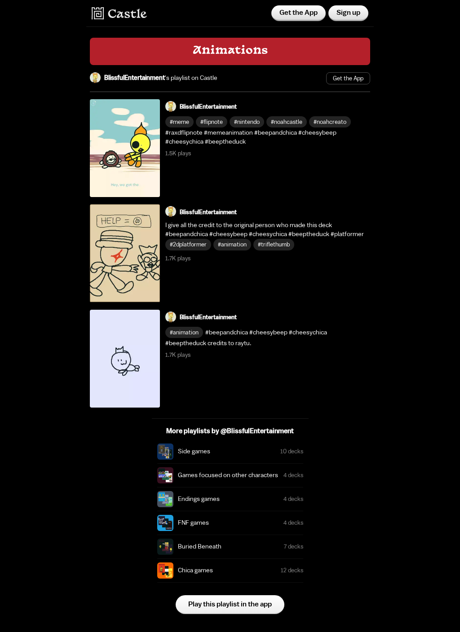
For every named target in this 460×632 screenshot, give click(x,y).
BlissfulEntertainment (134, 78)
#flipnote (211, 122)
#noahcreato (330, 122)
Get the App (298, 12)
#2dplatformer (188, 244)
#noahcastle (286, 122)
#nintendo (247, 122)
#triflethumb (274, 244)
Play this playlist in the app (230, 604)
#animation (232, 244)
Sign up (348, 12)
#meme (179, 122)
